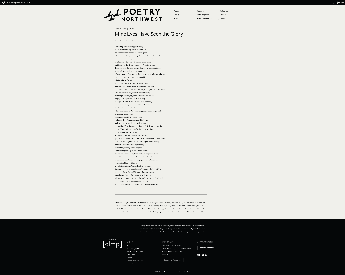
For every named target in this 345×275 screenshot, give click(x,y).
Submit (223, 18)
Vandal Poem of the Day (172, 252)
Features (200, 11)
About (176, 11)
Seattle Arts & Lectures (171, 245)
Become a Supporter (173, 260)
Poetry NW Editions (205, 18)
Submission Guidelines (136, 261)
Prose (176, 18)
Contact (130, 264)
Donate (223, 15)
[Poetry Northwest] (133, 15)
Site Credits (188, 272)
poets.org (166, 255)
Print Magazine (203, 15)
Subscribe (224, 11)
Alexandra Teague (125, 40)
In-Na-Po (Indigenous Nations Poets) (177, 249)
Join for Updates (206, 248)
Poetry (176, 15)
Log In (341, 2)
